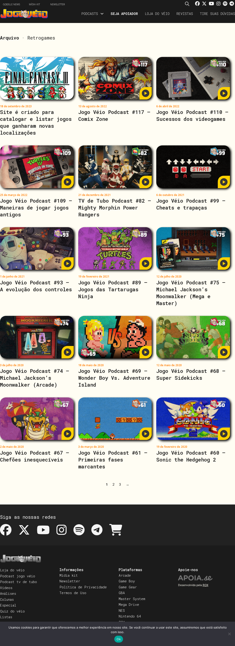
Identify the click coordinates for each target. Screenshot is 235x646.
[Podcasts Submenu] (102, 13)
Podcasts (89, 13)
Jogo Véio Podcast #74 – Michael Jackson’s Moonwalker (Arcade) (34, 378)
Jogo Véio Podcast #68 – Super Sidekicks (190, 374)
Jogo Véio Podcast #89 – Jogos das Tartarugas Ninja (112, 289)
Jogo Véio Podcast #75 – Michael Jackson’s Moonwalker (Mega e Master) (190, 292)
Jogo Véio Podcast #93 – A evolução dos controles (36, 286)
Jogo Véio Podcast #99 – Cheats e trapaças (190, 204)
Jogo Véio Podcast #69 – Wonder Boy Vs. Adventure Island (114, 378)
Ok (119, 639)
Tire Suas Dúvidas (217, 13)
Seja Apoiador (124, 13)
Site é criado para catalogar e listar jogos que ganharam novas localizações (36, 122)
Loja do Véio (157, 13)
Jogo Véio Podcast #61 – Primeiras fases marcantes (112, 459)
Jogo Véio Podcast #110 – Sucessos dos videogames (192, 115)
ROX (205, 585)
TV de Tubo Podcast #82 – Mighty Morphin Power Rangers (114, 207)
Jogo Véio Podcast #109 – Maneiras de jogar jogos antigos (36, 207)
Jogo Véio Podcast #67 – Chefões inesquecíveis (34, 456)
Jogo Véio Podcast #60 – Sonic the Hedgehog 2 (190, 456)
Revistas (184, 13)
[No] (229, 634)
